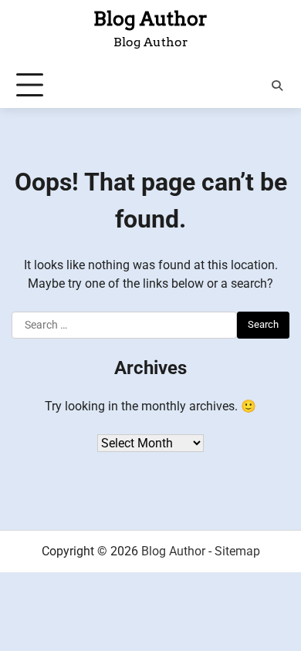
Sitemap (237, 551)
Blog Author (150, 18)
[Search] (277, 85)
